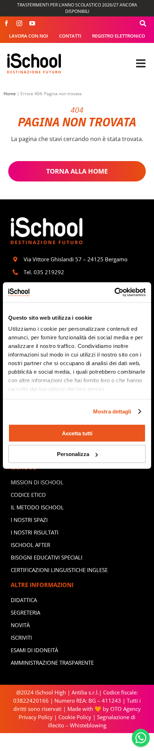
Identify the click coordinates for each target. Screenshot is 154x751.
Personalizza (73, 454)
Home (10, 94)
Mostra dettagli (112, 411)
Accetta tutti (77, 433)
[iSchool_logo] (34, 55)
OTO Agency (125, 708)
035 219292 (49, 272)
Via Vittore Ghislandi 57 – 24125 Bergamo (75, 259)
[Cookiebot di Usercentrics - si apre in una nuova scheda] (114, 292)
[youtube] (32, 23)
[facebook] (6, 23)
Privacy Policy (36, 717)
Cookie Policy (74, 717)
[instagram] (19, 23)
